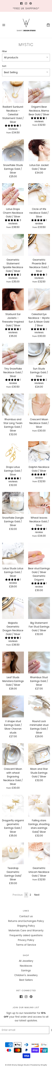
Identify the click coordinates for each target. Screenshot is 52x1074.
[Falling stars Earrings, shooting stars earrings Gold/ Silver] (39, 806)
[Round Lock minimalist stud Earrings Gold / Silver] (39, 706)
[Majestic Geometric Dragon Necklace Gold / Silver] (13, 608)
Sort (4, 66)
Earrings (26, 970)
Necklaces (26, 965)
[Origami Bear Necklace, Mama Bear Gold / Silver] (39, 92)
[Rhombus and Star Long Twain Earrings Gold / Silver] (13, 405)
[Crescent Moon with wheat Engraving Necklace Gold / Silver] (13, 754)
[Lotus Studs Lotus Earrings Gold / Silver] (13, 554)
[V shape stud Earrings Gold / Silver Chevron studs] (13, 706)
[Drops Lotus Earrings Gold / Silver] (13, 452)
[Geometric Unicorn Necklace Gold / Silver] (39, 853)
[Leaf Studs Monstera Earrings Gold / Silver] (13, 662)
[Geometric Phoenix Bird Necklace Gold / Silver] (39, 245)
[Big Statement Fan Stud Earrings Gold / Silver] (39, 608)
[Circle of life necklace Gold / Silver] (39, 194)
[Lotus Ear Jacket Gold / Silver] (39, 150)
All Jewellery (26, 961)
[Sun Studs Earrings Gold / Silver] (39, 354)
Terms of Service (26, 944)
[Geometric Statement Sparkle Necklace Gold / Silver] (13, 245)
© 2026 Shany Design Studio (17, 1065)
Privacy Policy (26, 940)
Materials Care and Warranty (26, 930)
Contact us (26, 916)
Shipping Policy (26, 925)
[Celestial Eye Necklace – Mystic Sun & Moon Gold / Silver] (39, 299)
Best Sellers (26, 980)
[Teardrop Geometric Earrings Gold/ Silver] (13, 853)
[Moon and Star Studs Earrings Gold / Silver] (39, 754)
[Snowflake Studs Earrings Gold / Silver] (13, 150)
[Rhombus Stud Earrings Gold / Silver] (39, 662)
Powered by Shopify (39, 1065)
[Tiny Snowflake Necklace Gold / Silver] (13, 354)
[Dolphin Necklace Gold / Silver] (39, 452)
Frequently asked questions (26, 935)
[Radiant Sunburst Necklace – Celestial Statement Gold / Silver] (13, 92)
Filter (4, 51)
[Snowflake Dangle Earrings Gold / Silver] (13, 503)
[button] (26, 57)
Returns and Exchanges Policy (26, 921)
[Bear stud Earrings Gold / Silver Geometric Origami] (39, 554)
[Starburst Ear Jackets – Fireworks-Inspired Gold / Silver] (13, 299)
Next (37, 894)
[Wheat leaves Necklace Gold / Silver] (39, 503)
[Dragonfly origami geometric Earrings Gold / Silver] (13, 806)
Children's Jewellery (26, 975)
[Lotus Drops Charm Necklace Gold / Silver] (13, 194)
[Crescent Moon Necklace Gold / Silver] (39, 405)
